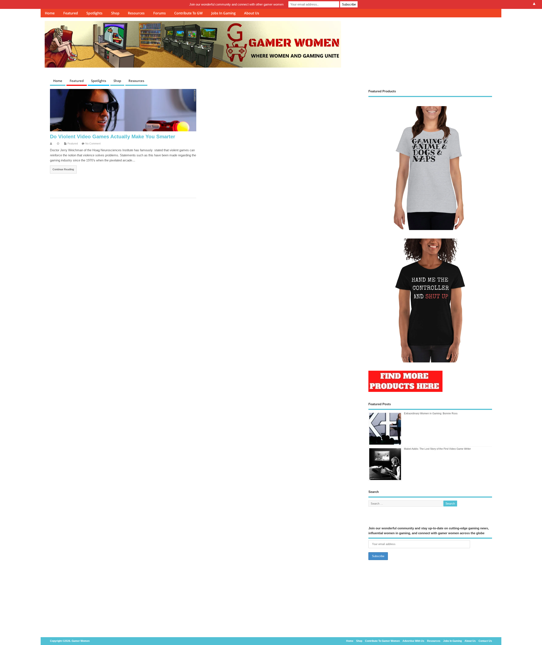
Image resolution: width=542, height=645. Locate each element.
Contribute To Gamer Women (382, 640)
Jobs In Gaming (223, 13)
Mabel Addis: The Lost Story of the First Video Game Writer (437, 448)
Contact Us (485, 640)
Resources (136, 13)
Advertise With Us (413, 640)
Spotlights (94, 13)
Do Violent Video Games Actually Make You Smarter (112, 136)
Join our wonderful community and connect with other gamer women (236, 4)
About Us (251, 13)
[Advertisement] (430, 600)
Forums (159, 13)
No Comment (93, 143)
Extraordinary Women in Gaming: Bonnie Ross (431, 413)
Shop (115, 13)
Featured (70, 13)
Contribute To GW (188, 13)
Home (50, 13)
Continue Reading (63, 169)
